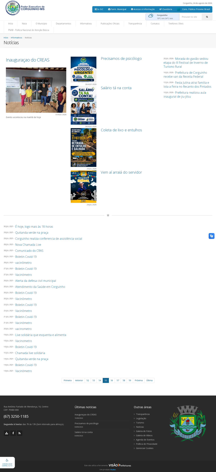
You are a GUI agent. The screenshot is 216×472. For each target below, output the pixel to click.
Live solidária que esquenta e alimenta (40, 335)
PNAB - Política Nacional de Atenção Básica (28, 30)
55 (106, 380)
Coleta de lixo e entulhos (121, 129)
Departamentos (63, 23)
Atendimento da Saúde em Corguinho (40, 287)
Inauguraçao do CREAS (27, 60)
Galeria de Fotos (143, 431)
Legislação (140, 418)
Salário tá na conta (116, 87)
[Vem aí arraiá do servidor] (84, 186)
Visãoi (113, 469)
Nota (24, 23)
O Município (41, 23)
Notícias (139, 426)
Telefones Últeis (176, 23)
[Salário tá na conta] (84, 105)
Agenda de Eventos (144, 439)
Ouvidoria (167, 9)
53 (94, 380)
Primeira (68, 380)
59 (130, 380)
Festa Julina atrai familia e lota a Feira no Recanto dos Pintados (187, 84)
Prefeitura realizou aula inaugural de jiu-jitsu (185, 94)
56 (112, 380)
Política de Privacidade (146, 443)
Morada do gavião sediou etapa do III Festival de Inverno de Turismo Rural (186, 63)
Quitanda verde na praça (31, 233)
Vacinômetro (23, 275)
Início (10, 23)
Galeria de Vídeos (144, 435)
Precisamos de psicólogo (121, 58)
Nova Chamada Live (28, 245)
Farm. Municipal (118, 9)
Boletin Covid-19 (26, 257)
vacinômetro (23, 263)
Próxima (139, 380)
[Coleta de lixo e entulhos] (84, 147)
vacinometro (23, 329)
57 (118, 380)
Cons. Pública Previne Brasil (196, 9)
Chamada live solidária (30, 353)
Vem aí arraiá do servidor (121, 172)
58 (124, 380)
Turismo (139, 422)
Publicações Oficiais (110, 23)
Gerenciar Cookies (144, 448)
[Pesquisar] (207, 16)
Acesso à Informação (144, 9)
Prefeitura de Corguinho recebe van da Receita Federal (185, 75)
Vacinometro (23, 341)
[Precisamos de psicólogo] (84, 69)
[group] (108, 466)
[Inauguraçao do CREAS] (36, 89)
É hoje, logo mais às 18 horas (34, 227)
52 (88, 380)
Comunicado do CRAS (29, 251)
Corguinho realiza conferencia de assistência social (48, 239)
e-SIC (100, 9)
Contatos (155, 23)
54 (100, 380)
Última (149, 380)
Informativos (86, 23)
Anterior (79, 380)
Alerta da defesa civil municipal (35, 281)
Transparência (135, 23)
